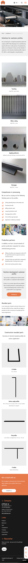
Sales (3, 525)
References (4, 523)
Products (4, 520)
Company (4, 530)
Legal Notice (4, 534)
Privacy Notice (5, 532)
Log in (4, 549)
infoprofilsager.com (6, 513)
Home (3, 33)
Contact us (14, 294)
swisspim (24, 560)
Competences (5, 527)
